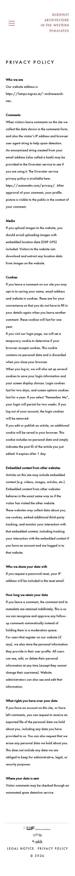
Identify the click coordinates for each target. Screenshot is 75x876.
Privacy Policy (53, 848)
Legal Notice (20, 848)
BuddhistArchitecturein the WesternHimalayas (55, 23)
